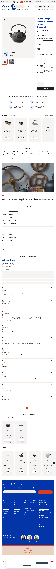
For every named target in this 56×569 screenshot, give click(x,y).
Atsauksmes (42, 500)
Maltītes (5, 502)
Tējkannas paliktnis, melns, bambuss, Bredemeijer (48, 71)
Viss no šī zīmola (49, 115)
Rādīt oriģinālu (6, 290)
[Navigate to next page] (31, 408)
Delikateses (5, 515)
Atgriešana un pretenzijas (30, 500)
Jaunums (46, 9)
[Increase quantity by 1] (42, 84)
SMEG (15, 504)
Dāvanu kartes (42, 502)
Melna (10, 234)
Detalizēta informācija (48, 40)
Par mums (41, 526)
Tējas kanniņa (12, 223)
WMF (15, 500)
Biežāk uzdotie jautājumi (44, 506)
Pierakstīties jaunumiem (45, 492)
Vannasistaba (6, 509)
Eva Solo (16, 517)
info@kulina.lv (8, 535)
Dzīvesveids (5, 511)
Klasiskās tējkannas (13, 211)
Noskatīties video (14, 55)
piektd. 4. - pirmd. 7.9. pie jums (44, 54)
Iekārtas (5, 504)
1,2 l (10, 231)
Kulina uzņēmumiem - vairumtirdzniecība (44, 510)
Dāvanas (52, 9)
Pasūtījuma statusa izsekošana (43, 518)
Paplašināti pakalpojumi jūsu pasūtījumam (30, 503)
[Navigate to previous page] (25, 408)
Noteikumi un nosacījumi (29, 510)
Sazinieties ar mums (28, 514)
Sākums (5, 513)
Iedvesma (40, 9)
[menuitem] (3, 10)
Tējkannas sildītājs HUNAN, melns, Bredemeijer (48, 64)
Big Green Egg (17, 509)
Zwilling (15, 513)
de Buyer (16, 515)
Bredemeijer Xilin (13, 237)
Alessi (15, 502)
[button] (8, 471)
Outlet (4, 517)
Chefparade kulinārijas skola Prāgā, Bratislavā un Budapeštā (45, 514)
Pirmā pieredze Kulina (44, 504)
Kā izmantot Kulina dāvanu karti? (45, 524)
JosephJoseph (17, 511)
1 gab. (10, 240)
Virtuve (5, 500)
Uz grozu (45, 88)
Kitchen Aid (16, 506)
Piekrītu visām (42, 563)
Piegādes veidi (27, 508)
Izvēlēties (10, 566)
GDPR (25, 512)
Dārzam (5, 506)
